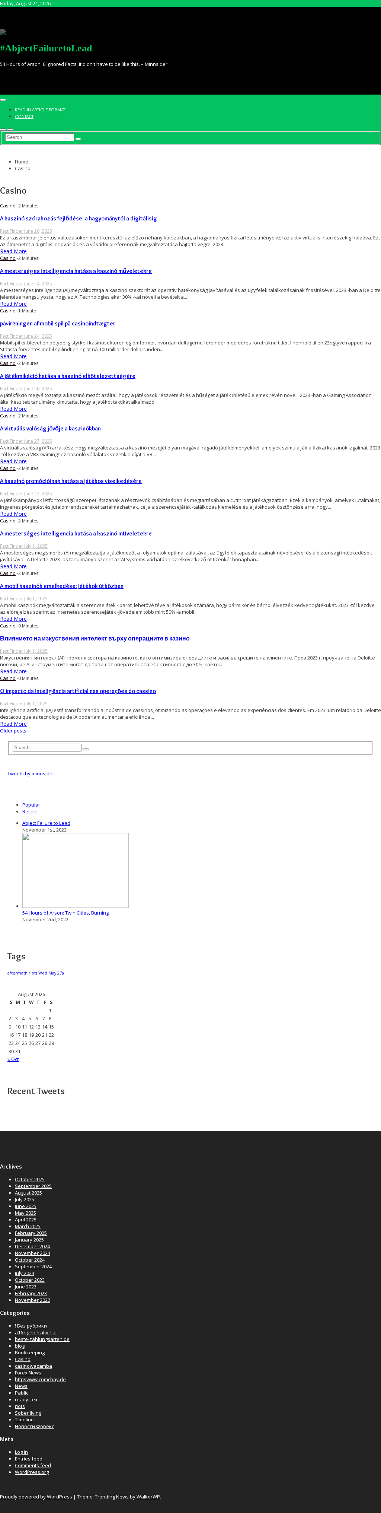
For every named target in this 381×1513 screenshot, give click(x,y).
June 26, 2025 (38, 388)
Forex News (28, 1372)
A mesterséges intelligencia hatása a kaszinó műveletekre (76, 270)
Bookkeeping (30, 1352)
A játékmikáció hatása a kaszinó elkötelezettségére (67, 375)
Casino (8, 205)
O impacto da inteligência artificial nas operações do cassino (78, 690)
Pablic (21, 1392)
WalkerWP (148, 1496)
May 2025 (25, 1213)
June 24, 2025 (38, 283)
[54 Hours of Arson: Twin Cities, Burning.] (75, 906)
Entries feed (28, 1458)
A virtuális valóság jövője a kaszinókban (50, 428)
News (21, 1386)
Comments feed (33, 1465)
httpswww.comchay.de (40, 1379)
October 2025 (30, 1179)
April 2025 (25, 1219)
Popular (31, 804)
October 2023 (30, 1280)
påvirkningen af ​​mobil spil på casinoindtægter (57, 323)
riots (33, 973)
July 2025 (24, 1199)
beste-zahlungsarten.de (42, 1339)
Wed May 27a (51, 973)
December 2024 (32, 1246)
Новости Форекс (34, 1426)
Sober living (28, 1412)
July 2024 (24, 1273)
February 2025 (31, 1233)
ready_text (27, 1399)
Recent (30, 811)
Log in (21, 1452)
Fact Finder (12, 231)
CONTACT (24, 116)
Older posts (13, 730)
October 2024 (30, 1259)
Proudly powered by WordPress (36, 1496)
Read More (13, 251)
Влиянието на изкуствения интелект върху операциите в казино (95, 638)
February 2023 (31, 1293)
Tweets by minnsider (30, 773)
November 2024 (32, 1253)
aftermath (17, 973)
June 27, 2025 (38, 441)
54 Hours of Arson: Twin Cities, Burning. (66, 912)
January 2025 (29, 1239)
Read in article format (40, 109)
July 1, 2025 (36, 546)
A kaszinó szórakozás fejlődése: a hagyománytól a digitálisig (78, 218)
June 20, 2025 (38, 231)
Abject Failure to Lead (46, 823)
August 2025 (28, 1192)
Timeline (24, 1419)
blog (20, 1345)
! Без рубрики (31, 1325)
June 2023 (25, 1286)
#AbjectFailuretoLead (46, 48)
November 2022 (32, 1300)
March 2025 (28, 1226)
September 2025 (33, 1186)
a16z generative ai (36, 1332)
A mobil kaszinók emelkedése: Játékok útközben (62, 585)
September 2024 (33, 1266)
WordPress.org (32, 1472)
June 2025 (25, 1206)
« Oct (13, 1059)
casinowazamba (33, 1366)
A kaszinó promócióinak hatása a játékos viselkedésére (71, 480)
